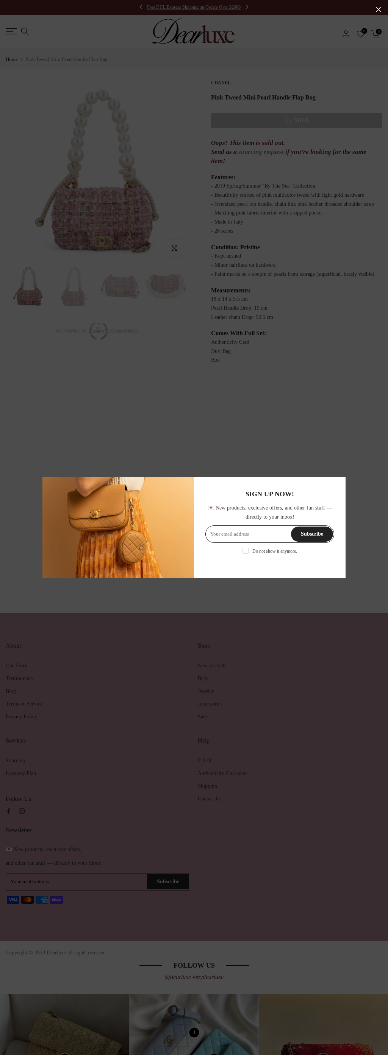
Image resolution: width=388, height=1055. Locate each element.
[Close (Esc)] (378, 9)
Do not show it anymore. (274, 551)
